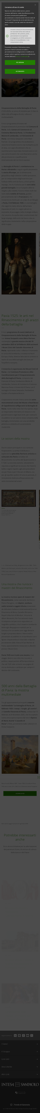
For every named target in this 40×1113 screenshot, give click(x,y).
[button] (35, 5)
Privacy (18, 56)
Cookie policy (25, 56)
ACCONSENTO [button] (20, 71)
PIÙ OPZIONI (20, 62)
